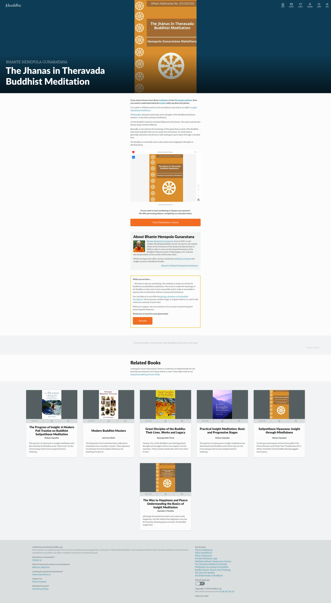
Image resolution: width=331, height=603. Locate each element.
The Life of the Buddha (205, 573)
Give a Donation (39, 581)
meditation (164, 100)
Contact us (37, 560)
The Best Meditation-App (206, 558)
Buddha (137, 114)
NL (202, 583)
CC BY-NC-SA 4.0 (227, 591)
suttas (162, 103)
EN (197, 583)
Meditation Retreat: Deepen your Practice (213, 561)
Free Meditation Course (166, 222)
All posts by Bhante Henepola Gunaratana (179, 265)
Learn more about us (41, 574)
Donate (143, 320)
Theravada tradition (183, 100)
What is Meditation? (204, 550)
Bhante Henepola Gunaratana (160, 241)
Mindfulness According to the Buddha (211, 567)
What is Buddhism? (203, 553)
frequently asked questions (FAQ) (145, 374)
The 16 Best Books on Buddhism (209, 575)
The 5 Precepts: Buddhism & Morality (211, 564)
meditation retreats (182, 259)
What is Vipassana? (203, 555)
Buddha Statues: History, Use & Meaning (212, 570)
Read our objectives (41, 567)
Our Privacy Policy (40, 589)
